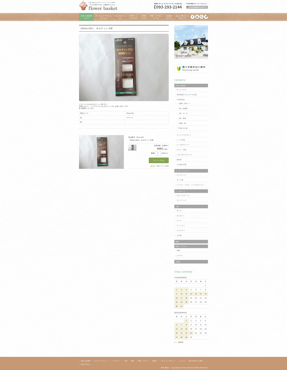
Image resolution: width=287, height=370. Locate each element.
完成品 (169, 17)
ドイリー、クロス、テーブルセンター (190, 185)
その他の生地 (181, 164)
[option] (101, 152)
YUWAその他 (182, 128)
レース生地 (181, 140)
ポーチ (179, 211)
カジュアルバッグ (183, 195)
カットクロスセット (184, 135)
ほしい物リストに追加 (160, 166)
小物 (177, 206)
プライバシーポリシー (168, 361)
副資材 (179, 159)
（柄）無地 (182, 118)
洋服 (178, 250)
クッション (181, 225)
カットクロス (181, 90)
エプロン (180, 255)
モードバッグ (181, 200)
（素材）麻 (182, 123)
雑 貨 (144, 17)
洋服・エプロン (156, 17)
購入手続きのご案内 (196, 361)
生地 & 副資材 (86, 17)
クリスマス (181, 230)
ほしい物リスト (182, 17)
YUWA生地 (181, 99)
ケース (179, 220)
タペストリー (181, 175)
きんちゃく (181, 215)
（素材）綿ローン (184, 103)
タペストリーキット (103, 17)
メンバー (182, 361)
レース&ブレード (183, 145)
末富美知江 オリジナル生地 (187, 95)
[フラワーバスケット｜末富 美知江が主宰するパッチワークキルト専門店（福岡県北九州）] (98, 8)
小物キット (133, 17)
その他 (179, 235)
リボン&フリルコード (184, 155)
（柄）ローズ (183, 113)
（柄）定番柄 (183, 108)
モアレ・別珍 (181, 150)
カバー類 (180, 180)
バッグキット (120, 17)
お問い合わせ (85, 364)
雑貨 (177, 242)
